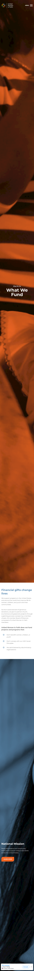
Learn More (8, 859)
